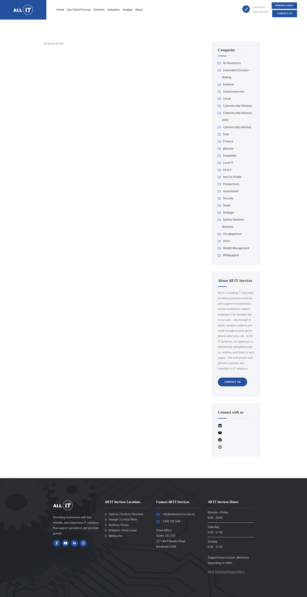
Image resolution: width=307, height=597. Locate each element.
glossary (228, 148)
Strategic (228, 212)
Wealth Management (236, 248)
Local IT (228, 162)
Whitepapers (231, 255)
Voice (226, 241)
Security (228, 198)
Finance (228, 141)
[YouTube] (220, 432)
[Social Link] (56, 543)
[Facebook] (220, 439)
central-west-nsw (233, 91)
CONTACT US (232, 381)
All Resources (232, 63)
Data (226, 134)
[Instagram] (220, 446)
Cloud (227, 98)
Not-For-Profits (232, 176)
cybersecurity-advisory (237, 127)
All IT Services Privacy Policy (226, 571)
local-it (227, 169)
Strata (226, 205)
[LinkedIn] (220, 425)
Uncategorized (232, 233)
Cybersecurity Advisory (237, 105)
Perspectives (231, 184)
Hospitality (229, 155)
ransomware (231, 191)
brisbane (228, 84)
